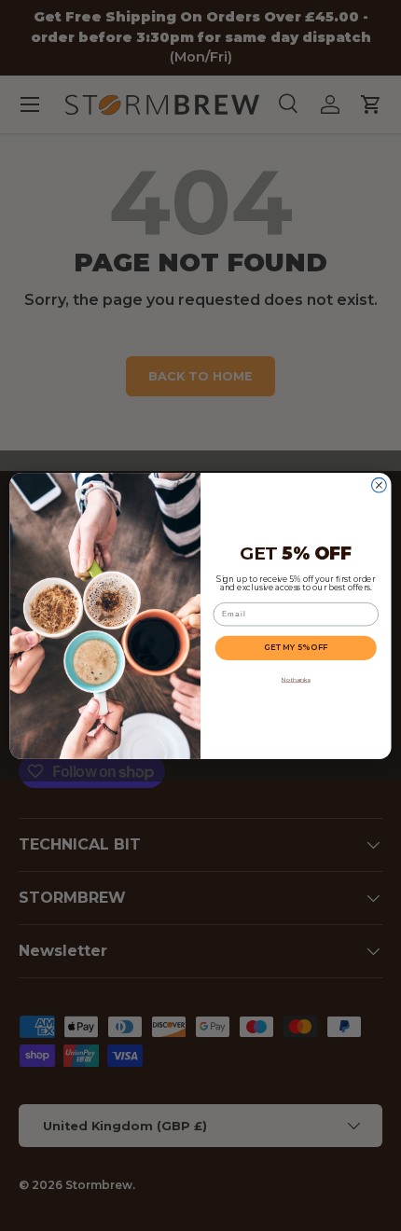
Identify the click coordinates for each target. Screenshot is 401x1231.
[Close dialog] (379, 484)
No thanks (296, 679)
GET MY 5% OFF (295, 647)
